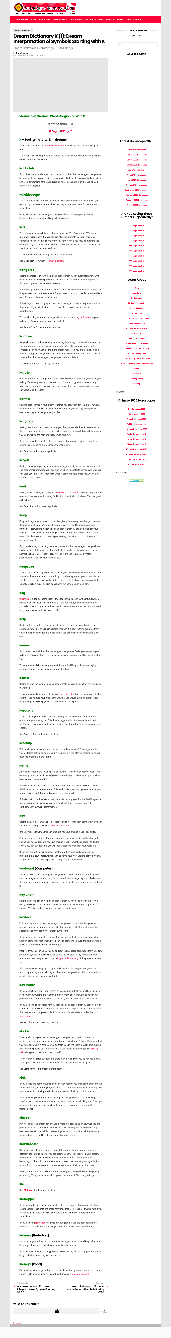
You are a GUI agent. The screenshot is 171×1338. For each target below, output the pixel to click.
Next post (17, 1323)
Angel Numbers (106, 19)
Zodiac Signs (21, 19)
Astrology (44, 19)
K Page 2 (66, 131)
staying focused (83, 317)
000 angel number (136, 271)
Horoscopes (76, 19)
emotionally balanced (68, 492)
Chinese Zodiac (134, 19)
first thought (25, 1016)
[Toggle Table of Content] (71, 124)
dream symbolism (54, 261)
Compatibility (60, 19)
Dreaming (24, 599)
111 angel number (136, 226)
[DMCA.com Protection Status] (136, 481)
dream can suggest (55, 145)
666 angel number (136, 251)
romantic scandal (80, 1274)
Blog (33, 19)
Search (155, 45)
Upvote (56, 1311)
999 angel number (136, 266)
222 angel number (136, 231)
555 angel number (136, 246)
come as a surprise (59, 825)
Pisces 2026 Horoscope (137, 205)
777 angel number (136, 256)
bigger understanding (67, 958)
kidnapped (40, 1222)
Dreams (120, 19)
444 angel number (136, 241)
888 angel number (136, 261)
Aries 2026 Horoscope (136, 150)
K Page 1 (54, 131)
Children (28, 1190)
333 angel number (136, 236)
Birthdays (90, 19)
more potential (67, 694)
